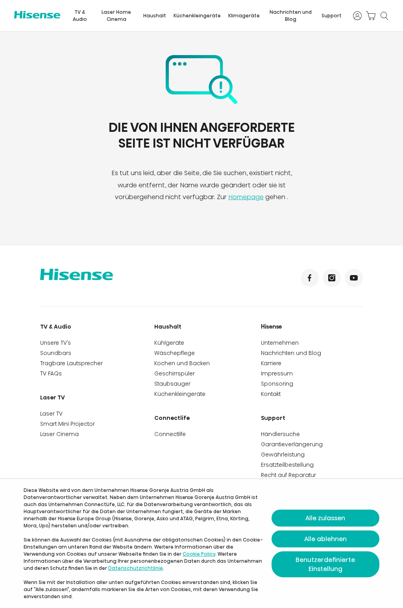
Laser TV (52, 397)
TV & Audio (80, 15)
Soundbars (55, 353)
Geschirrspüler (174, 373)
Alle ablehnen (325, 538)
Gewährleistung (283, 454)
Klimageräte (244, 15)
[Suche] (384, 15)
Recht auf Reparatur (288, 475)
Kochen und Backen (182, 363)
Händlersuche (280, 434)
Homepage (246, 196)
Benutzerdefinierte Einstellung (325, 564)
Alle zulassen (325, 518)
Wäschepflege (174, 353)
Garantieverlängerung (292, 444)
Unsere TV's (55, 343)
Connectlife (172, 418)
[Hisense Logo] (37, 14)
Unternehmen (280, 343)
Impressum (277, 373)
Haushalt (154, 15)
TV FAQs (51, 373)
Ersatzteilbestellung (287, 465)
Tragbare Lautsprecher (71, 363)
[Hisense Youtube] (354, 278)
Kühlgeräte (169, 343)
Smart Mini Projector (67, 424)
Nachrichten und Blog (291, 15)
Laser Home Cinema (116, 15)
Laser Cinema (59, 434)
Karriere (271, 363)
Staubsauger (172, 384)
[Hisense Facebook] (310, 278)
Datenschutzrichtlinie (135, 568)
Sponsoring (277, 384)
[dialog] (201, 543)
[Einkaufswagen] (370, 15)
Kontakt (271, 394)
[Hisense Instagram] (332, 278)
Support (332, 15)
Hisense (271, 327)
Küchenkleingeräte (197, 15)
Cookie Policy (199, 554)
